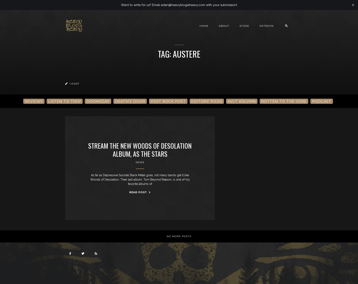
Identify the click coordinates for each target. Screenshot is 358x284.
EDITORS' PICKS (206, 101)
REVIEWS (34, 101)
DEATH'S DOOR (130, 101)
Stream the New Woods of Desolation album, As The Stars (140, 150)
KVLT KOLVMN (242, 101)
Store (244, 25)
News (140, 162)
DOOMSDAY (98, 101)
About (224, 25)
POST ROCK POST (168, 101)
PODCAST (321, 101)
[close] (353, 5)
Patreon (267, 25)
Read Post (138, 192)
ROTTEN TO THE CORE (284, 101)
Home (204, 25)
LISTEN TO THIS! (64, 101)
